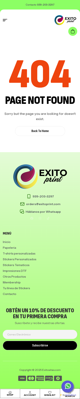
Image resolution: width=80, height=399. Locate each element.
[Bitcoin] (58, 379)
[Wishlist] (50, 392)
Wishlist (50, 395)
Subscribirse (40, 345)
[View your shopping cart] (72, 31)
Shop (10, 394)
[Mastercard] (31, 379)
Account (30, 395)
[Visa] (22, 379)
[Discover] (49, 379)
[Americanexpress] (40, 379)
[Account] (30, 392)
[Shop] (10, 392)
